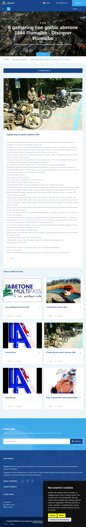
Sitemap (12, 524)
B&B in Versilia (8, 507)
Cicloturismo (7, 502)
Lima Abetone (10, 352)
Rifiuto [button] (61, 515)
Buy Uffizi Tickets (8, 504)
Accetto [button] (52, 515)
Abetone (11, 258)
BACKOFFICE (63, 3)
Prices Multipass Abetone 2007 (17, 307)
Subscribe (77, 441)
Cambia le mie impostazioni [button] (60, 520)
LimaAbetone (10, 398)
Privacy (5, 524)
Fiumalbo (6, 59)
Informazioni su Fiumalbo (19, 59)
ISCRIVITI (78, 3)
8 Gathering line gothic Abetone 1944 (61, 352)
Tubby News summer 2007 (56, 307)
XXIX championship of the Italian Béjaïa (61, 398)
